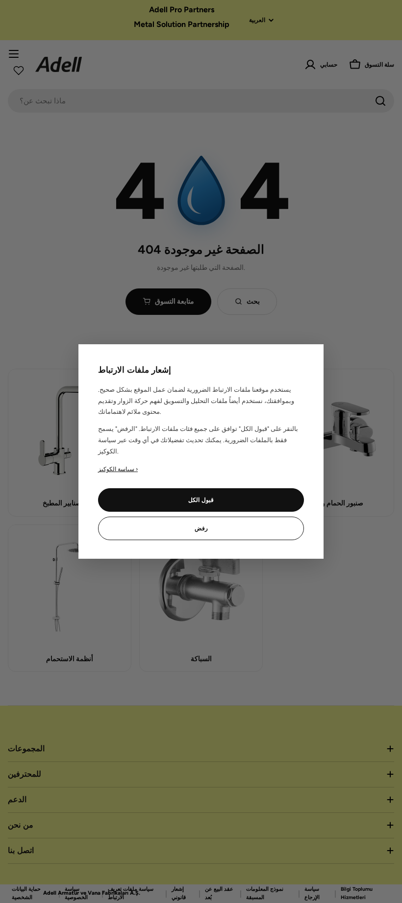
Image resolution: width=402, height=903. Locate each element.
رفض (201, 528)
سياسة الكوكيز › (118, 469)
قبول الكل (201, 500)
